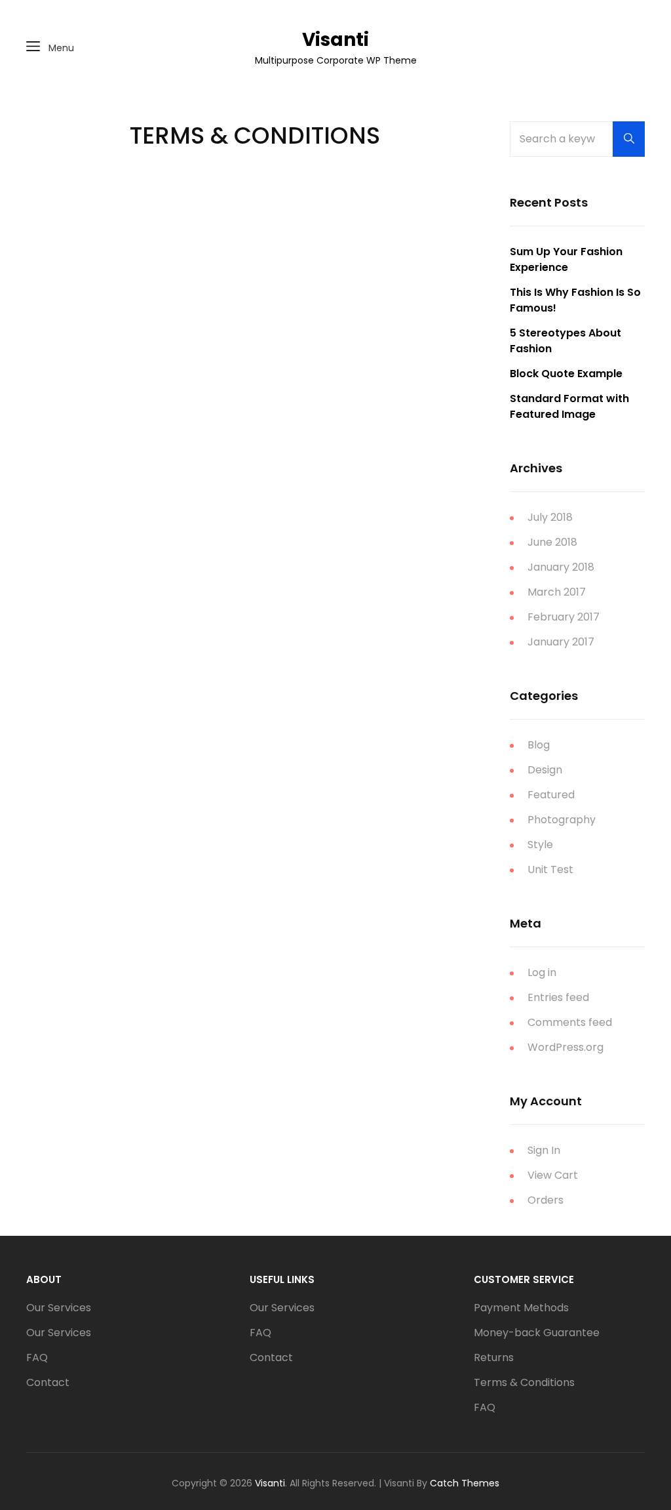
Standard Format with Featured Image (569, 406)
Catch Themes (464, 1483)
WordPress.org (565, 1047)
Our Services (58, 1307)
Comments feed (569, 1022)
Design (544, 769)
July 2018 (550, 517)
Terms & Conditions (524, 1382)
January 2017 (560, 641)
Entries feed (558, 997)
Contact (47, 1382)
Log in (541, 972)
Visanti (335, 39)
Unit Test (550, 869)
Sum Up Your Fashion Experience (566, 259)
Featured (551, 794)
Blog (538, 744)
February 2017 (563, 616)
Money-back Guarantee (537, 1332)
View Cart (552, 1175)
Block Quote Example (566, 373)
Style (540, 844)
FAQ (37, 1357)
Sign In (543, 1150)
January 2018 (560, 567)
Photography (561, 819)
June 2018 (552, 542)
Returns (494, 1357)
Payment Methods (521, 1307)
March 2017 (556, 592)
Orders (545, 1200)
